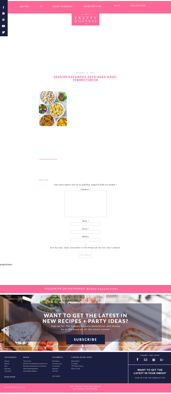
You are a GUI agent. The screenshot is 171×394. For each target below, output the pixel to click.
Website (85, 237)
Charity (55, 371)
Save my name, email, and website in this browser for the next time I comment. (85, 248)
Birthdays (56, 361)
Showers (55, 368)
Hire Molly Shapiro (30, 371)
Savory (7, 361)
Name (85, 221)
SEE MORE (56, 376)
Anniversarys (57, 363)
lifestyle (8, 371)
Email (85, 229)
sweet (7, 363)
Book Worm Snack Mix (48, 159)
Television (27, 361)
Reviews (8, 368)
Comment (86, 189)
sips (6, 366)
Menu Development (30, 368)
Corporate (56, 366)
